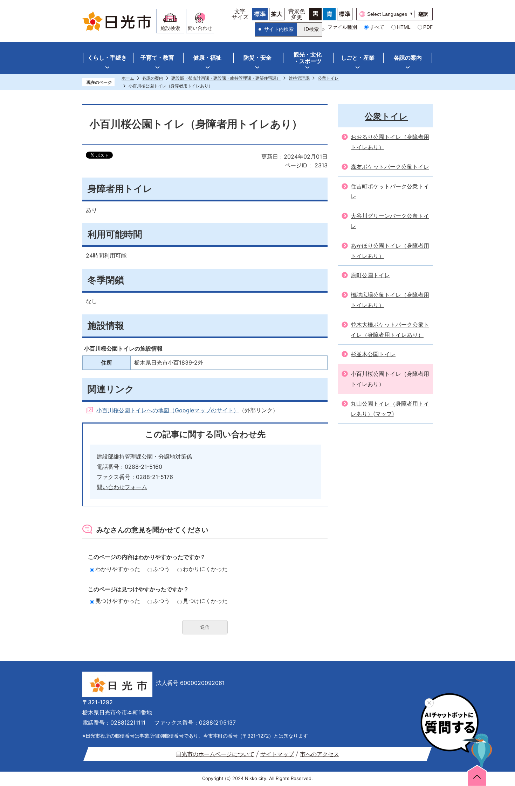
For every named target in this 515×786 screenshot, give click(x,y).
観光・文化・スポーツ (308, 58)
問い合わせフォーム (122, 487)
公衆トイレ (328, 78)
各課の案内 (408, 57)
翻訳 (423, 14)
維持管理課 (299, 78)
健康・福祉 (207, 57)
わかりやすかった (117, 568)
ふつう (161, 568)
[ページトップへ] (477, 775)
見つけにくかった (205, 600)
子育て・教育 (157, 57)
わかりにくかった (205, 568)
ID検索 (311, 29)
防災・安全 (257, 57)
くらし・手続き (107, 57)
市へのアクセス (319, 754)
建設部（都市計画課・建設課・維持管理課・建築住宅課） (226, 78)
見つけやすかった (117, 600)
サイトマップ (277, 754)
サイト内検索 (279, 29)
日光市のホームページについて (215, 754)
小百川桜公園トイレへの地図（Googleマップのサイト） (167, 410)
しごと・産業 (358, 57)
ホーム (128, 78)
